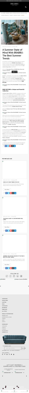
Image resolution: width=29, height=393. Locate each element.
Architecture (24, 13)
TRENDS (22, 15)
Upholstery (5, 300)
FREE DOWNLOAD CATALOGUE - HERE (14, 0)
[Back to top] (22, 377)
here (22, 144)
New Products (9, 46)
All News (3, 13)
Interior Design (16, 13)
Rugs (3, 304)
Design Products (5, 15)
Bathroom (4, 307)
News (3, 320)
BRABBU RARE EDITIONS (17, 106)
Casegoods (5, 298)
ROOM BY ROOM (17, 15)
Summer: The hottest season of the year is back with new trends (13, 256)
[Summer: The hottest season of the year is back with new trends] (14, 243)
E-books (4, 329)
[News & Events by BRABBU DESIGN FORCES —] (14, 4)
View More (7, 189)
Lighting (4, 302)
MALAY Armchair (5, 121)
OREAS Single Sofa (13, 120)
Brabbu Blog (5, 315)
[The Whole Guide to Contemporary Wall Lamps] (14, 206)
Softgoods (5, 305)
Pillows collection (6, 137)
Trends (8, 216)
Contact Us (5, 332)
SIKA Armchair (17, 121)
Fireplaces (4, 309)
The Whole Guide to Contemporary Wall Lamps (13, 219)
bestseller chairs (18, 78)
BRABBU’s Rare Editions (16, 63)
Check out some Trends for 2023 (11, 182)
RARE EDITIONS (14, 129)
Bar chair (12, 121)
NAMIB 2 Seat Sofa (12, 124)
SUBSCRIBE (23, 348)
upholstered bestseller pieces (19, 100)
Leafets (4, 327)
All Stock (4, 311)
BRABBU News (9, 13)
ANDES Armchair (20, 120)
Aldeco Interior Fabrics (19, 98)
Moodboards (5, 330)
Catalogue (4, 326)
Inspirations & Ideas (7, 317)
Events (11, 15)
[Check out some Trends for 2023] (14, 170)
